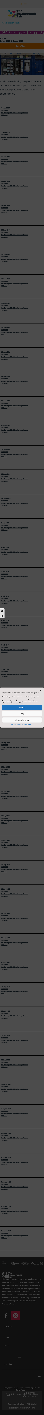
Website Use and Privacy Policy (21, 724)
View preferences (22, 720)
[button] (40, 690)
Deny (22, 713)
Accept (22, 707)
